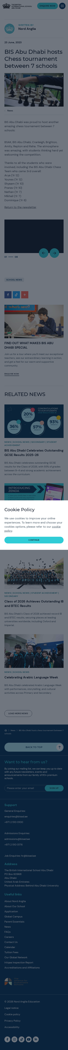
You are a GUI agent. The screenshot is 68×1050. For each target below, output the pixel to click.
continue (34, 540)
